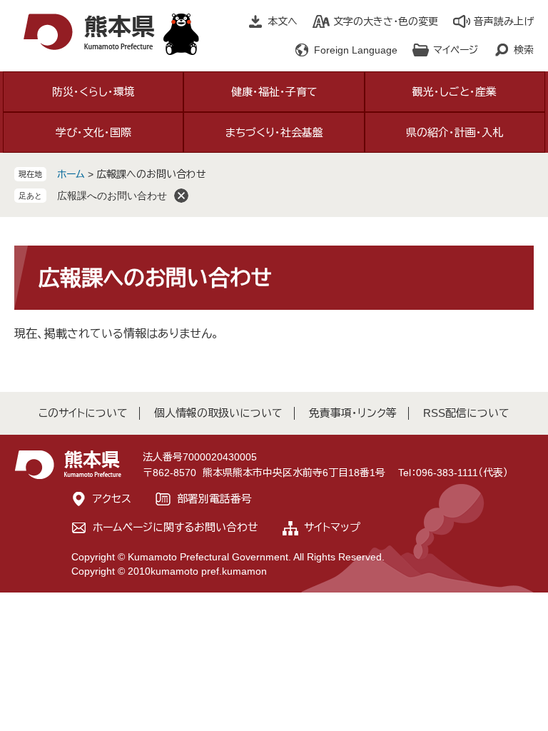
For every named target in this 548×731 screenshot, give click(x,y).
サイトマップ (332, 527)
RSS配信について (466, 413)
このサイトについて (83, 413)
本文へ (283, 21)
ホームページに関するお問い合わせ (175, 527)
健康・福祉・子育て (274, 92)
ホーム (71, 174)
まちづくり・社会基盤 (274, 132)
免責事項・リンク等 (353, 413)
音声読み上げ (504, 21)
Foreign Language (355, 50)
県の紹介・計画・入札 (454, 132)
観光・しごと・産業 (454, 92)
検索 (524, 50)
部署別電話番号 (214, 499)
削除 (181, 195)
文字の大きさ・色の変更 (385, 21)
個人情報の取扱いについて (218, 413)
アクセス (112, 499)
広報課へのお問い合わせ (112, 195)
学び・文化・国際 (93, 132)
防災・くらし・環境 (93, 92)
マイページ (455, 50)
